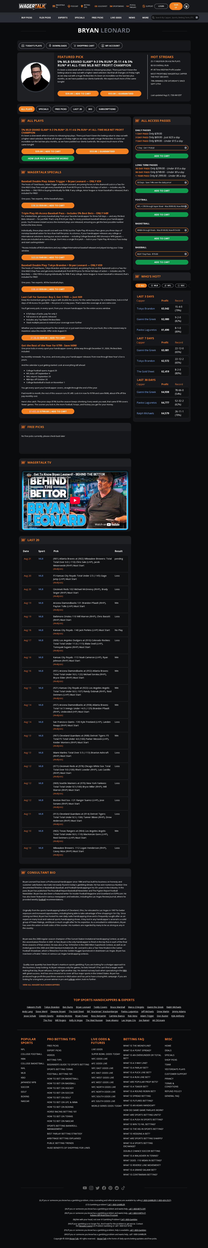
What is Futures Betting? (138, 1100)
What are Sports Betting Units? (142, 1114)
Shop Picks (171, 1059)
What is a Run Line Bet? (136, 1077)
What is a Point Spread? (137, 1050)
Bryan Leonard (83, 1007)
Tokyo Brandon (146, 308)
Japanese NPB (28, 1082)
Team (168, 1064)
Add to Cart (162, 155)
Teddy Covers (100, 1007)
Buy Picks (26, 17)
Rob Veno (132, 1015)
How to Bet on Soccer (60, 1092)
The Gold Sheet (145, 371)
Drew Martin (163, 1011)
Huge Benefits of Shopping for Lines (68, 1147)
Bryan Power (81, 1015)
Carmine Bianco (117, 1015)
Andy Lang (27, 1011)
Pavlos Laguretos (147, 329)
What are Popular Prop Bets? (140, 1081)
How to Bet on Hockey (60, 1088)
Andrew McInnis (64, 1015)
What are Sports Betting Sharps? (142, 1138)
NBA (125, 970)
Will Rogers (60, 1020)
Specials (80, 17)
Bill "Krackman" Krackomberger (102, 1011)
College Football (31, 1054)
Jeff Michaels (147, 1011)
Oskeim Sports (46, 1015)
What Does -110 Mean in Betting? (142, 1160)
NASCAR (25, 1101)
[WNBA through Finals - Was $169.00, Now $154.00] (161, 230)
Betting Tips (54, 1059)
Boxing (25, 1096)
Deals (168, 1050)
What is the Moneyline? (137, 1045)
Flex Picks (45, 17)
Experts (62, 17)
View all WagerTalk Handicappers (41, 984)
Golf (23, 1091)
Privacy (169, 1078)
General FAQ (172, 1095)
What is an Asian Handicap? (139, 1105)
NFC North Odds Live (104, 1087)
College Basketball (32, 1063)
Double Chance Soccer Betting (141, 1151)
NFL (23, 1049)
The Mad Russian (94, 1020)
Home (168, 1045)
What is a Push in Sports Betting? (143, 1119)
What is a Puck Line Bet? (137, 1072)
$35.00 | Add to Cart (78, 93)
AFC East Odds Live (102, 1072)
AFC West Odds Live (103, 1082)
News (132, 17)
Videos (51, 1055)
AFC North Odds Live (103, 1091)
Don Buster (162, 1015)
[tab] (27, 109)
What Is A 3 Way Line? (135, 1063)
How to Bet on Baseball (61, 1083)
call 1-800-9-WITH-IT (137, 1213)
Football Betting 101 (59, 1073)
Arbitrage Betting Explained (64, 1138)
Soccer (25, 1087)
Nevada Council (86, 1226)
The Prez (47, 1020)
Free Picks (97, 17)
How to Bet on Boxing (60, 1106)
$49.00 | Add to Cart (48, 257)
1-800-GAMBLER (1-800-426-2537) (156, 1200)
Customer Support (176, 1073)
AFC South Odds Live (103, 1101)
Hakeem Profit (34, 1007)
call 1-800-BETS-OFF (137, 1209)
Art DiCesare (158, 1020)
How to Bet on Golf (59, 1097)
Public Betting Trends (60, 1143)
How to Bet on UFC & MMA (62, 1102)
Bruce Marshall (117, 1007)
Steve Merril (41, 1011)
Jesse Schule (30, 1015)
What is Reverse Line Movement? (142, 1165)
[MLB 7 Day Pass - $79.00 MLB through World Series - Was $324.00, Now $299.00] (161, 254)
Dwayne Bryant (58, 1011)
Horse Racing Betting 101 (62, 1111)
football (42, 899)
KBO (23, 1077)
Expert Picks (54, 1050)
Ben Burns (68, 1007)
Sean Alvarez (112, 1020)
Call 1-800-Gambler (129, 1219)
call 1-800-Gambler (138, 1230)
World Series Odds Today (107, 1105)
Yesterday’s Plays (175, 1069)
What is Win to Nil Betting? (139, 1124)
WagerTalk (74, 1238)
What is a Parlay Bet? (135, 1067)
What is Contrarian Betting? (140, 1174)
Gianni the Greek (146, 319)
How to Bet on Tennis (60, 1116)
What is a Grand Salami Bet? (139, 1169)
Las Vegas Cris (129, 1020)
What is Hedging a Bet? (136, 1133)
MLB (23, 1072)
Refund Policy (173, 1091)
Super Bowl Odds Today (106, 1054)
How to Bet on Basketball (63, 1078)
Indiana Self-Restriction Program (104, 1215)
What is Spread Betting (137, 1095)
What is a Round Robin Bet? (139, 1091)
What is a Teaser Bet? (135, 1086)
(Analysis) (58, 568)
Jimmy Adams (179, 1011)
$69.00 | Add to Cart (48, 337)
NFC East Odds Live (102, 1068)
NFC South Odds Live (103, 1096)
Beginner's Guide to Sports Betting (68, 1064)
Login (161, 6)
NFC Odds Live (100, 1058)
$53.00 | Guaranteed (120, 93)
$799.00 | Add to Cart (48, 411)
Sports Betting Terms (60, 1069)
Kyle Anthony (177, 1015)
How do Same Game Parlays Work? (143, 1110)
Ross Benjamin (98, 1015)
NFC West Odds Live (103, 1077)
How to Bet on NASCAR (60, 1121)
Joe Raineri (144, 1020)
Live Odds (116, 17)
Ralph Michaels (145, 413)
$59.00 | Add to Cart (48, 205)
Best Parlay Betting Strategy (64, 1133)
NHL (23, 1068)
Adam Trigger (147, 1015)
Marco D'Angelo (136, 1007)
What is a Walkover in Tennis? (140, 1155)
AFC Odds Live (99, 1063)
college (71, 979)
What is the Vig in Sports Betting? (143, 1128)
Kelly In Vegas (76, 1020)
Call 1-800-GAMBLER (116, 1204)
